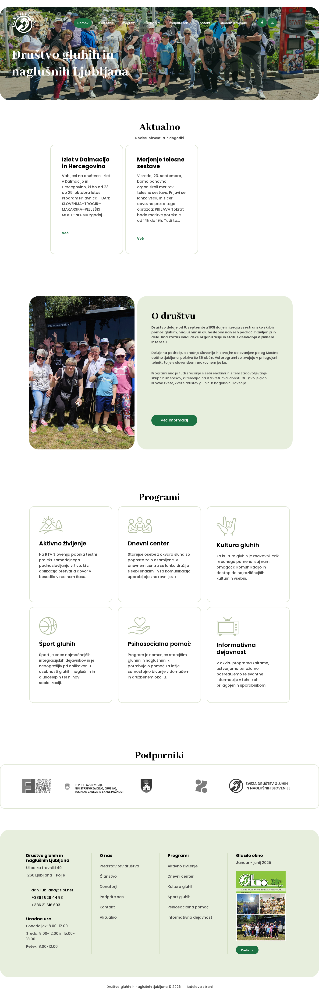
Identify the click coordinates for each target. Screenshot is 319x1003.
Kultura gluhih (181, 886)
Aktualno (108, 917)
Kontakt (204, 23)
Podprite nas (178, 23)
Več (65, 233)
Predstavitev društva (119, 866)
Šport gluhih (179, 897)
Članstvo (152, 23)
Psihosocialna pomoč (188, 907)
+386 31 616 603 (45, 905)
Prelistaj (247, 950)
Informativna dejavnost (190, 917)
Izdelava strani (200, 986)
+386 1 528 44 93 (47, 897)
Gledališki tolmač (233, 23)
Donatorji (108, 886)
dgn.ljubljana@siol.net (52, 890)
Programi (129, 23)
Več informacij (174, 420)
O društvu (105, 23)
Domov (82, 23)
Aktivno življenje (183, 866)
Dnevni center (181, 876)
